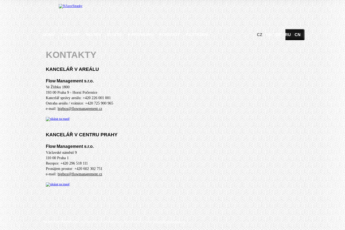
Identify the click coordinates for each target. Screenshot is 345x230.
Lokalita (70, 34)
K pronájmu (140, 34)
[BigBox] (70, 6)
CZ (259, 34)
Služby (114, 34)
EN (269, 34)
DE (278, 34)
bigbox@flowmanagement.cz (80, 109)
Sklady (93, 34)
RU (288, 34)
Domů (49, 34)
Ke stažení (197, 34)
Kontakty (169, 34)
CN (298, 34)
